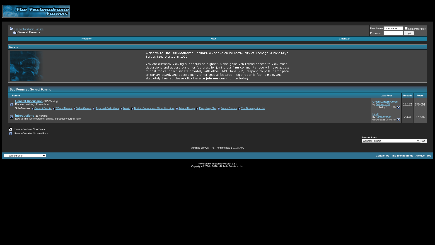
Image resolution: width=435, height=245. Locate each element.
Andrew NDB (383, 104)
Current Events (42, 108)
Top (429, 155)
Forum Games (229, 108)
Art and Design (187, 108)
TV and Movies (64, 108)
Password (375, 33)
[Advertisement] (350, 11)
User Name (376, 28)
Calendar (344, 38)
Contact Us (382, 155)
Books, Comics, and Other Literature (154, 108)
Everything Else (207, 108)
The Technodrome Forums (29, 29)
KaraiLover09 (383, 116)
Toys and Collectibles (107, 108)
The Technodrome (402, 155)
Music (126, 108)
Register (87, 38)
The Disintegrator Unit (253, 108)
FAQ (213, 38)
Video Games (83, 108)
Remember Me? (417, 28)
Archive (420, 155)
